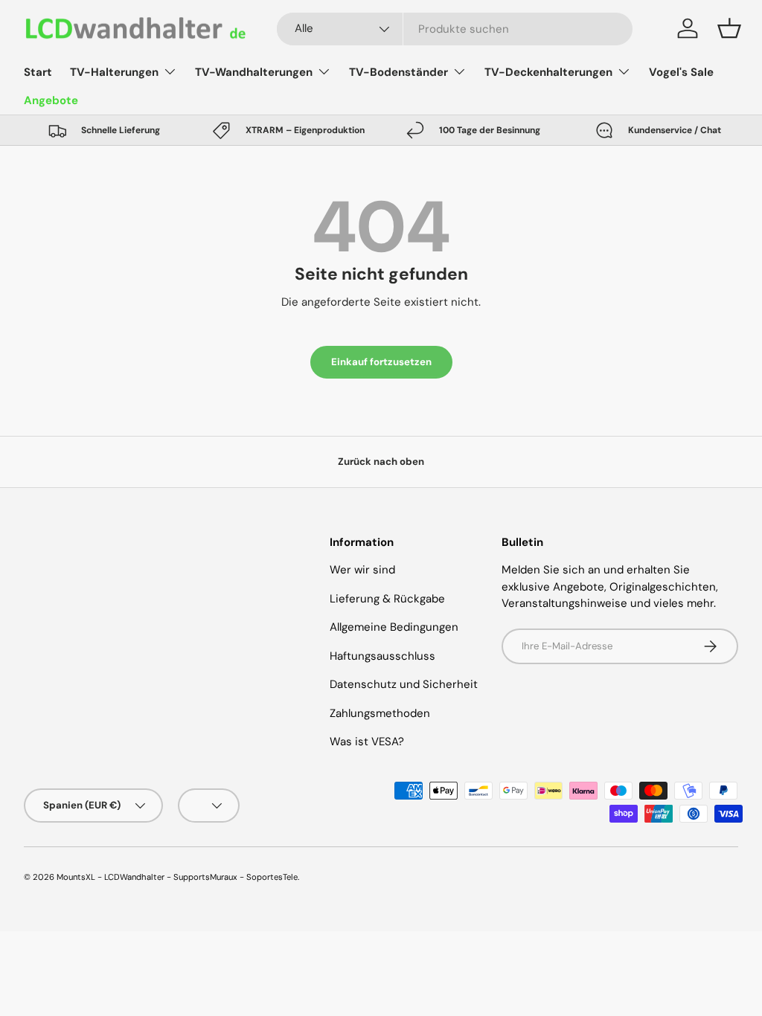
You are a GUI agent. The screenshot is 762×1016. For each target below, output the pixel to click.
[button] (729, 28)
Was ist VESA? (367, 741)
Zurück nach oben (381, 461)
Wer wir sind (362, 569)
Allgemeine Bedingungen (394, 627)
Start (38, 72)
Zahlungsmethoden (380, 713)
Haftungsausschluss (382, 656)
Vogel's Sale (681, 72)
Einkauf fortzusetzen (381, 362)
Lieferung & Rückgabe (387, 598)
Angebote (51, 100)
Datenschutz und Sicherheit (404, 684)
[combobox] (455, 29)
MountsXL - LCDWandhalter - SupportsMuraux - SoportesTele (177, 877)
